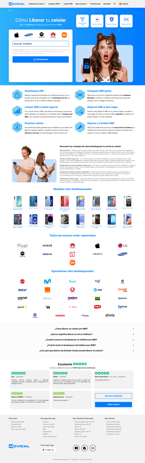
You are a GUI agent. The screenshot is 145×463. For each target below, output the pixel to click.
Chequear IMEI (53, 4)
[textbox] (39, 43)
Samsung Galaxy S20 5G (83, 424)
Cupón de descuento (50, 436)
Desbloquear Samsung (113, 427)
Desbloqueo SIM (82, 23)
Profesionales (95, 4)
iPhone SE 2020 (80, 429)
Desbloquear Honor (112, 434)
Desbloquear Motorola (113, 429)
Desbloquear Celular (36, 4)
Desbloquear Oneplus (113, 431)
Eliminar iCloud (97, 24)
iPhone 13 (78, 434)
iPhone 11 (78, 427)
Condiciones (75, 459)
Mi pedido (107, 4)
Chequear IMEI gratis (99, 90)
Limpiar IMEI (68, 4)
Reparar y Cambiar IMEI (100, 123)
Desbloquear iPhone (113, 424)
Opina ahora (113, 404)
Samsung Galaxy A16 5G (83, 431)
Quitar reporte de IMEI (18, 429)
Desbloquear (42, 59)
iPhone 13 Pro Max (81, 436)
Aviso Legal (83, 459)
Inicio (10, 10)
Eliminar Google (111, 24)
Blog (44, 429)
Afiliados (45, 434)
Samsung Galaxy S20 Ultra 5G (84, 422)
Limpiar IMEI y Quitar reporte (41, 107)
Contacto (46, 422)
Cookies (89, 459)
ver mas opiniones (113, 396)
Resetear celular (34, 123)
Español (125, 4)
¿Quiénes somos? (49, 424)
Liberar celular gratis (113, 422)
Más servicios (81, 4)
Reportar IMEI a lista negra (102, 107)
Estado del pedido (49, 427)
